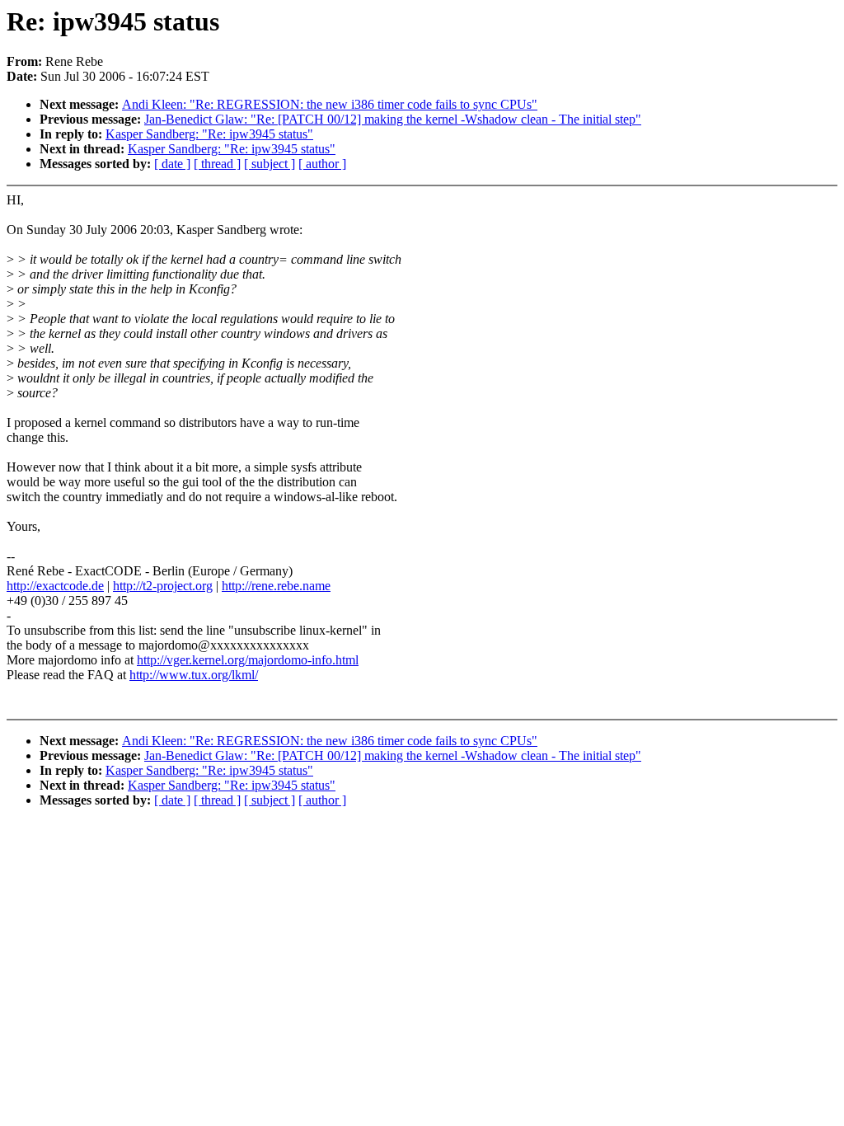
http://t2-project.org (163, 586)
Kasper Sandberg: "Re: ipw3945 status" (209, 134)
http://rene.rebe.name (276, 586)
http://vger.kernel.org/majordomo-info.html (248, 660)
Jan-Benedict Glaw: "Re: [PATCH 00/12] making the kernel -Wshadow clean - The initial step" (392, 119)
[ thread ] (217, 164)
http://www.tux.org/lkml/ (193, 675)
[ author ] (322, 164)
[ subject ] (269, 164)
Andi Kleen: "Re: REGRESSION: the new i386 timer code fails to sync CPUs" (329, 104)
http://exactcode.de (55, 586)
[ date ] (172, 164)
